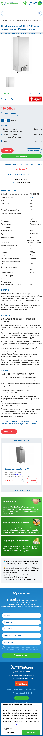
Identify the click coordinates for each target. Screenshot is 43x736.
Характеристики (19, 33)
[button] (15, 490)
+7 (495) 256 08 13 (21, 693)
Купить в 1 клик (33, 150)
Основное (5, 33)
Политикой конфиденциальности (28, 650)
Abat (31, 197)
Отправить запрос (21, 655)
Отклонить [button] (11, 732)
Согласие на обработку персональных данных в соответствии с (22, 649)
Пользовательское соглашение (21, 678)
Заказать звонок (10, 114)
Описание (33, 33)
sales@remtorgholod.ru (21, 602)
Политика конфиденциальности (21, 675)
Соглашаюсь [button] (31, 732)
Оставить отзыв (9, 431)
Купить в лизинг (21, 156)
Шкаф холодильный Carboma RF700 (18, 469)
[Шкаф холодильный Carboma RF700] (21, 455)
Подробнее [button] (7, 729)
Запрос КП (23, 169)
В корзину (7, 150)
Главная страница (6, 20)
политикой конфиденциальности (15, 724)
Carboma (18, 474)
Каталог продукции (21, 20)
